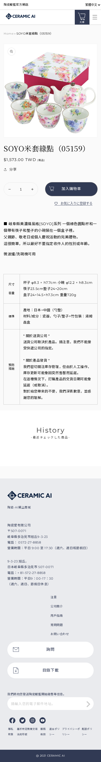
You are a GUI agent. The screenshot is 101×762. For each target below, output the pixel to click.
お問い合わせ (59, 634)
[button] (93, 17)
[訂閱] (88, 704)
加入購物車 (71, 188)
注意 (53, 597)
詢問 (50, 649)
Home (8, 33)
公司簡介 (56, 606)
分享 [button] (12, 169)
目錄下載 (50, 670)
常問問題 (56, 625)
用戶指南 (56, 615)
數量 (7, 178)
